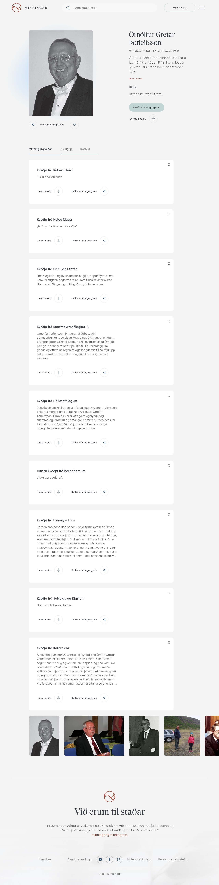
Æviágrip (66, 149)
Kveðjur (85, 149)
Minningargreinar (40, 149)
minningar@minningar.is (110, 835)
